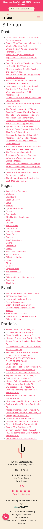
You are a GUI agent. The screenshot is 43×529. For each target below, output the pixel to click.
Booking (9, 223)
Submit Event (12, 225)
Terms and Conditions (16, 251)
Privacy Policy (12, 254)
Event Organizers (14, 240)
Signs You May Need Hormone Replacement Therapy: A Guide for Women (21, 57)
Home (8, 260)
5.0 (21, 486)
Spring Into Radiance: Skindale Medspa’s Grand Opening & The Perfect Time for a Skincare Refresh (24, 129)
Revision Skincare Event (17, 313)
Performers (11, 245)
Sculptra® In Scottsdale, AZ (18, 378)
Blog (8, 220)
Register (9, 237)
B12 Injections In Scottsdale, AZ (20, 387)
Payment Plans (12, 268)
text (38, 2)
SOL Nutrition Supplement (18, 217)
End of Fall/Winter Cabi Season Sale (22, 293)
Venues (9, 248)
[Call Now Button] (5, 516)
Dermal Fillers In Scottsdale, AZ (20, 418)
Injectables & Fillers (14, 208)
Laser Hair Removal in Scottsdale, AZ (23, 372)
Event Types (11, 234)
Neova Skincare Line (15, 302)
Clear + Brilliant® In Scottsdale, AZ (21, 424)
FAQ (8, 274)
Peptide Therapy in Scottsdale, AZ (21, 375)
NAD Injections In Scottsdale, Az (20, 369)
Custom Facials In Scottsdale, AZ (21, 430)
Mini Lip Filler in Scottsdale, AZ (20, 329)
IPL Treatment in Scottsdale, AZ (20, 332)
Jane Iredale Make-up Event (18, 299)
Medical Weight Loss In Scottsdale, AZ (23, 381)
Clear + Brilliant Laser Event (18, 305)
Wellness (10, 194)
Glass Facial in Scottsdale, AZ (19, 335)
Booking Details (13, 231)
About (8, 263)
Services (10, 280)
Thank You (11, 283)
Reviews (9, 205)
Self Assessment (13, 271)
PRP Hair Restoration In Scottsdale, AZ (23, 412)
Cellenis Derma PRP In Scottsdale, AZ (23, 421)
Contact (9, 266)
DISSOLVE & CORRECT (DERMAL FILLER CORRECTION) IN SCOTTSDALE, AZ (21, 361)
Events (9, 243)
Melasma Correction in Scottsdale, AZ (23, 338)
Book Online (11, 214)
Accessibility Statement (16, 191)
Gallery (9, 211)
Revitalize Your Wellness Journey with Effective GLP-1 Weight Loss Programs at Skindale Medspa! (23, 166)
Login (8, 202)
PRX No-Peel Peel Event (17, 296)
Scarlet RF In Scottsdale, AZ (18, 427)
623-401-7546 (28, 2)
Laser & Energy (13, 200)
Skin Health (11, 197)
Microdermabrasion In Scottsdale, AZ (23, 410)
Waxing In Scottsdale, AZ (17, 415)
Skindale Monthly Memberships (20, 277)
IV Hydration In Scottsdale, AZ (19, 384)
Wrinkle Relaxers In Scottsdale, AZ (21, 438)
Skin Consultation (14, 257)
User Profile (11, 228)
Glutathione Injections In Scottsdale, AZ (24, 367)
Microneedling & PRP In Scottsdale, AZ (23, 401)
